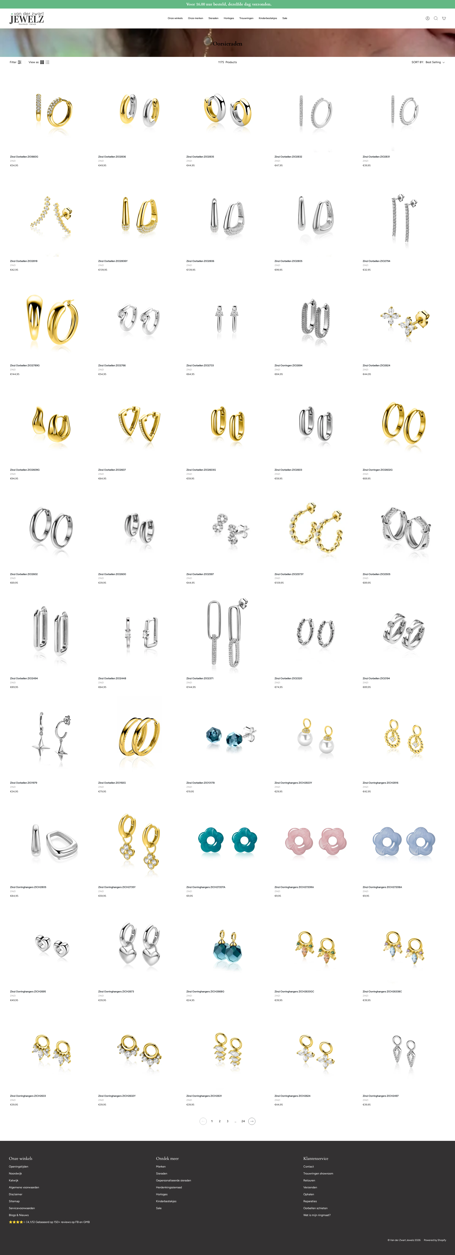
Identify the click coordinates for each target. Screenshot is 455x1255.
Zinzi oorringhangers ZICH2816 (380, 782)
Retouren (309, 1180)
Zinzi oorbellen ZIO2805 (288, 261)
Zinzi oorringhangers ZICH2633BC (382, 991)
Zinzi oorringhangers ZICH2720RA (294, 887)
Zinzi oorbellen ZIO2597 (200, 574)
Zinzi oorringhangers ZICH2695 (28, 991)
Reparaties (310, 1201)
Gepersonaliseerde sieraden (173, 1180)
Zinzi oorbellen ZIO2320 (288, 678)
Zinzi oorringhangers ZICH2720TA (205, 887)
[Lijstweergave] (47, 62)
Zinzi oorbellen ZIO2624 (376, 365)
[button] (175, 18)
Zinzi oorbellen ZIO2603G (201, 469)
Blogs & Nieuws (19, 1215)
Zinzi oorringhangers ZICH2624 (293, 1095)
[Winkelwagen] (444, 18)
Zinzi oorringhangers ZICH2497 (381, 1095)
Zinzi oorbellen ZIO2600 (112, 574)
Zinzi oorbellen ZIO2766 (112, 365)
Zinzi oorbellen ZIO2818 (24, 261)
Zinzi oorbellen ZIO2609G (25, 469)
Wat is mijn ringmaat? (317, 1215)
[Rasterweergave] (42, 62)
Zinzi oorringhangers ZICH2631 (204, 1095)
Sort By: (418, 62)
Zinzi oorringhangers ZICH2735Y (117, 887)
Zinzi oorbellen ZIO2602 (24, 574)
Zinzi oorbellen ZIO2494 (24, 678)
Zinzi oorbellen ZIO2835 (200, 156)
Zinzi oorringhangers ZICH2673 (116, 991)
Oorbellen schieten (315, 1208)
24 (243, 1121)
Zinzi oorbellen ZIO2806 (200, 261)
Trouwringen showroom (318, 1173)
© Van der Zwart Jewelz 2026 (404, 1240)
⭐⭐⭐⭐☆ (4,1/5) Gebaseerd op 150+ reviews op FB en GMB (49, 1222)
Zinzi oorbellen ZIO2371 (199, 678)
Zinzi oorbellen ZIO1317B (200, 782)
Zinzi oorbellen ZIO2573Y (289, 574)
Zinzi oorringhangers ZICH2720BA (382, 887)
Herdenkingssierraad (169, 1187)
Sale (159, 1208)
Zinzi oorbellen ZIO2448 (112, 678)
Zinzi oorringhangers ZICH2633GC (294, 991)
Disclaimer (15, 1194)
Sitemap (14, 1201)
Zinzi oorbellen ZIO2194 (376, 678)
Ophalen (308, 1194)
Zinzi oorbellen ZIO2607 (112, 469)
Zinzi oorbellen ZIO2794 (376, 261)
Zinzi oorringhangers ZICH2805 (28, 887)
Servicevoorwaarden (22, 1208)
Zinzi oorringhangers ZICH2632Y (117, 1095)
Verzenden (310, 1187)
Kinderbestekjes (166, 1201)
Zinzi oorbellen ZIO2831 (376, 156)
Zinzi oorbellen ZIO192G (112, 782)
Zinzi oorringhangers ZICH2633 (28, 1095)
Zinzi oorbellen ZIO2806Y (113, 261)
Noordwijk (15, 1173)
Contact (308, 1166)
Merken (161, 1166)
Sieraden (161, 1173)
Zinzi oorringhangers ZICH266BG (205, 991)
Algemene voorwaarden (24, 1187)
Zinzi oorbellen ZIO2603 (288, 469)
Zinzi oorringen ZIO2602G (378, 469)
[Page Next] (251, 1121)
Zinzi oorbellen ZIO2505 (376, 574)
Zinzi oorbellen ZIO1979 (23, 782)
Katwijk (13, 1180)
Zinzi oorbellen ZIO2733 (200, 365)
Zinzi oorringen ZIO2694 (289, 365)
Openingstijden (18, 1166)
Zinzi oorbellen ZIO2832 (288, 156)
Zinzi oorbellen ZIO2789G (25, 365)
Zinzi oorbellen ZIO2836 (112, 156)
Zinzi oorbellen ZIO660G (24, 156)
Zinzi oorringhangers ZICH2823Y (293, 782)
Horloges (161, 1194)
